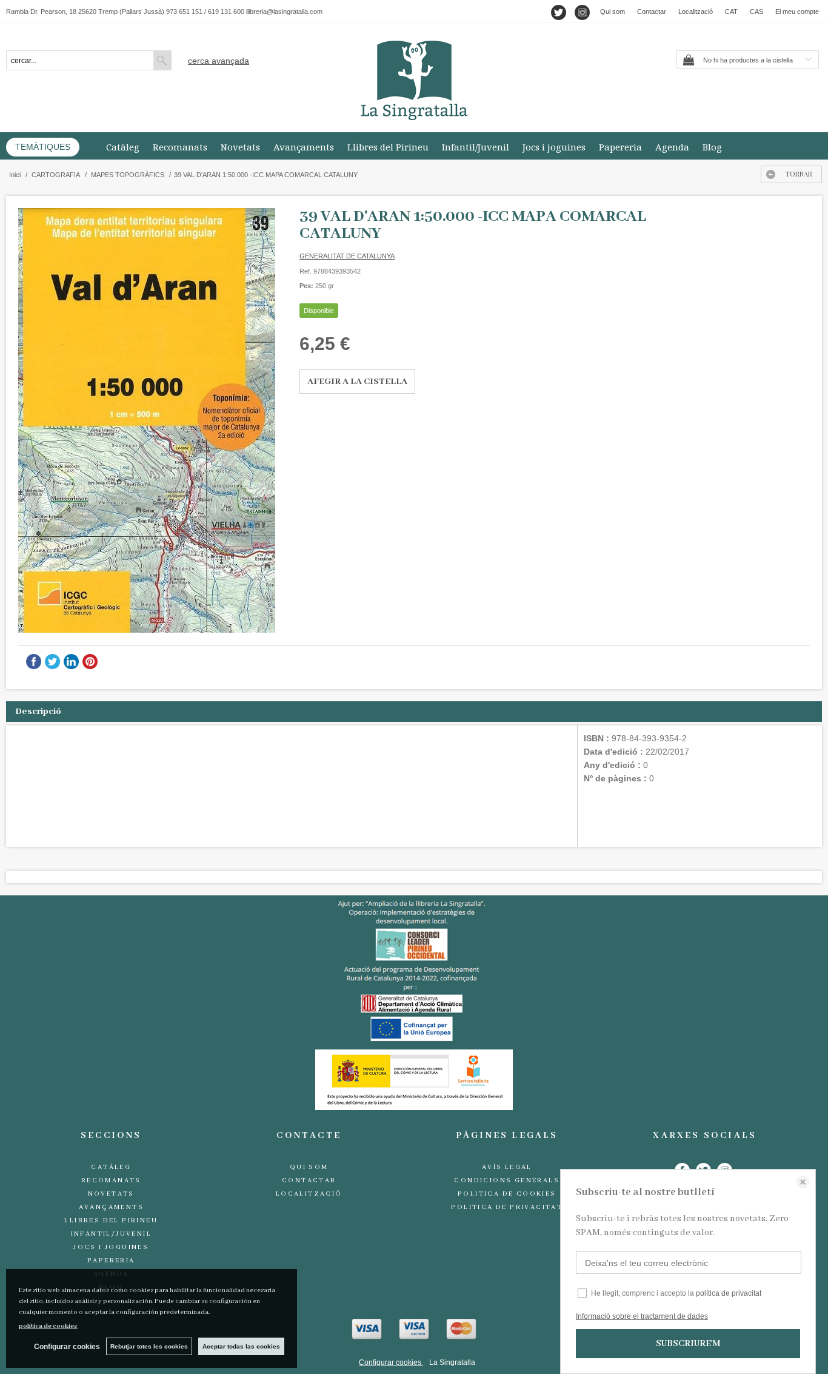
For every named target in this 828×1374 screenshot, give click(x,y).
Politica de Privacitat (507, 1207)
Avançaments (303, 147)
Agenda (672, 147)
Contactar (651, 11)
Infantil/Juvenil (475, 147)
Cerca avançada (218, 61)
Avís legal (507, 1167)
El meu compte (797, 11)
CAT (731, 11)
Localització (695, 11)
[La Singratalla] (414, 80)
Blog (712, 147)
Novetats (240, 147)
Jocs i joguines (554, 147)
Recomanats (180, 147)
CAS (756, 11)
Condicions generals (506, 1180)
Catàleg (122, 147)
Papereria (620, 147)
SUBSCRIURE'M (688, 1343)
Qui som (612, 11)
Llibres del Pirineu (388, 147)
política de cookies (48, 1326)
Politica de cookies (507, 1194)
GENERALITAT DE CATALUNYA (347, 256)
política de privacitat (728, 1293)
